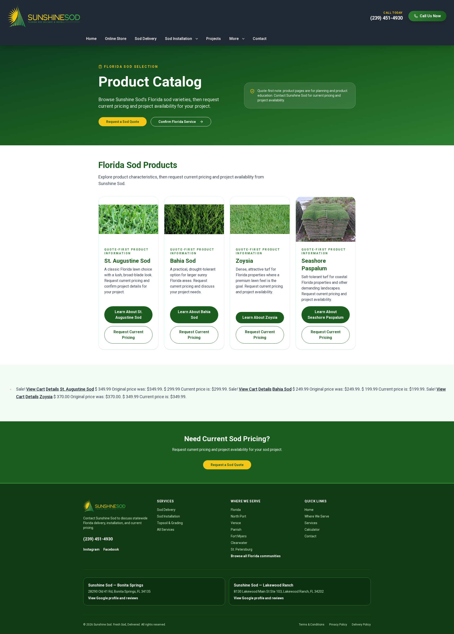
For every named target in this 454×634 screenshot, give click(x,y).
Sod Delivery (146, 38)
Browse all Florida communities (256, 556)
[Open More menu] (243, 39)
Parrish (236, 529)
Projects (213, 38)
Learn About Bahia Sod (194, 315)
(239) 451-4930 (98, 538)
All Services (165, 529)
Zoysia (45, 396)
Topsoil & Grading (170, 523)
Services (311, 523)
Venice (236, 523)
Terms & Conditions (311, 624)
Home (91, 38)
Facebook (111, 549)
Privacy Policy (338, 624)
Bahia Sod (282, 389)
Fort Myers (239, 536)
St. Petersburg (241, 549)
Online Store (115, 38)
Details (52, 389)
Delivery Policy (361, 624)
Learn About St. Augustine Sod (128, 315)
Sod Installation (178, 38)
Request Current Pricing (128, 335)
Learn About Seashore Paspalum (326, 315)
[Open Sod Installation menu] (197, 39)
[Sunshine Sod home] (44, 16)
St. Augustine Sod (77, 389)
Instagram (91, 549)
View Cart (35, 389)
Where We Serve (317, 516)
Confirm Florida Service (177, 122)
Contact (259, 38)
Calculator (312, 529)
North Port (238, 516)
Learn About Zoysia (259, 317)
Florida (236, 510)
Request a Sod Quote (122, 122)
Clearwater (239, 543)
